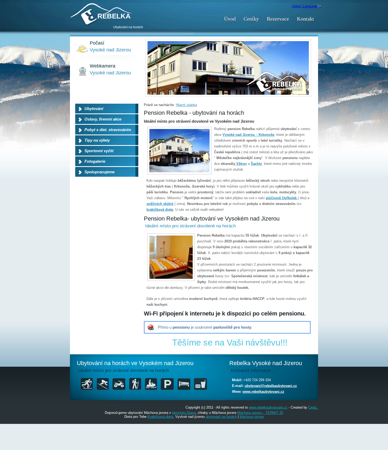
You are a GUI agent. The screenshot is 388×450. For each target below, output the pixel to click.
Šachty (256, 164)
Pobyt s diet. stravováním (107, 129)
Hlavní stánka (186, 105)
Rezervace (278, 19)
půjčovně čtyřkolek (282, 198)
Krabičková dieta (160, 417)
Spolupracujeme (99, 172)
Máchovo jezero (252, 417)
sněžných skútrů (159, 204)
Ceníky (251, 19)
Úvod (230, 19)
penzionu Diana (184, 413)
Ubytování (93, 108)
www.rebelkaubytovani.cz (263, 392)
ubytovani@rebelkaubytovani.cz (271, 386)
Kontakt (305, 19)
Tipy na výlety (97, 140)
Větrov (241, 164)
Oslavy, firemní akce (102, 119)
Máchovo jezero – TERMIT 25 (260, 413)
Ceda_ (313, 407)
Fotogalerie (94, 161)
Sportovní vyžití (98, 151)
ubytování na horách (221, 417)
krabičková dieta (159, 210)
